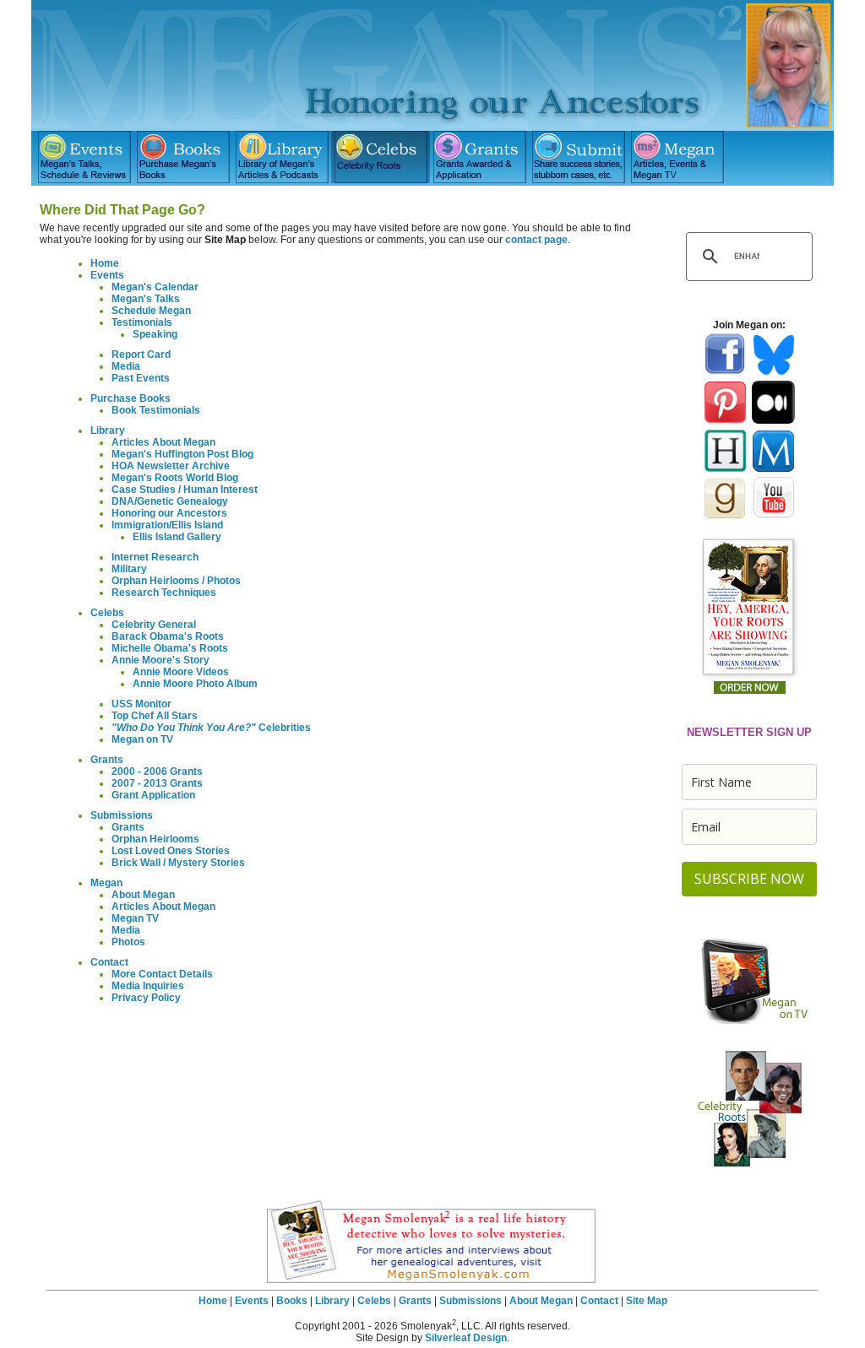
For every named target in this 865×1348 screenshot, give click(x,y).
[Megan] (677, 157)
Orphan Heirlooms (155, 839)
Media (126, 366)
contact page (536, 240)
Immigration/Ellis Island (167, 525)
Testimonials (142, 322)
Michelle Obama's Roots (170, 648)
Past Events (141, 378)
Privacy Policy (146, 998)
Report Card (141, 354)
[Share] (578, 157)
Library (107, 430)
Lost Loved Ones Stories (171, 851)
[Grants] (479, 157)
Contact (109, 962)
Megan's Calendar (155, 287)
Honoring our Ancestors (169, 513)
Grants (106, 760)
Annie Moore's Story (160, 660)
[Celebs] (380, 157)
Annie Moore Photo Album (195, 684)
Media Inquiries (148, 986)
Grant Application (153, 795)
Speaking (155, 334)
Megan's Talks (146, 299)
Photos (128, 942)
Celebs (107, 613)
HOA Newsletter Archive (171, 466)
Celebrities (211, 728)
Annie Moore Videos (181, 672)
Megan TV (135, 918)
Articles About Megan (163, 442)
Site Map (646, 1301)
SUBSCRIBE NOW (749, 878)
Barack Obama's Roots (168, 636)
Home (104, 263)
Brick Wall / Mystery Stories (178, 863)
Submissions (121, 815)
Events (107, 275)
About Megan (143, 895)
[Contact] (775, 157)
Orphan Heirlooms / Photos (176, 581)
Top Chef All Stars (155, 716)
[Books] (182, 157)
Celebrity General (154, 625)
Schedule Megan (151, 311)
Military (129, 569)
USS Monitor (141, 704)
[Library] (281, 157)
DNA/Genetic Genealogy (170, 501)
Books (291, 1301)
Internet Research (155, 557)
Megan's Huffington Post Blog (182, 454)
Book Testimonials (156, 410)
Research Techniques (164, 592)
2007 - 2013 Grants (157, 783)
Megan (106, 883)
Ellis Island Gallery (177, 537)
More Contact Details (162, 974)
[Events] (84, 157)
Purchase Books (130, 398)
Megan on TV (142, 739)
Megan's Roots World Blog (175, 478)
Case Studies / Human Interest (185, 489)
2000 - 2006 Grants (157, 771)
